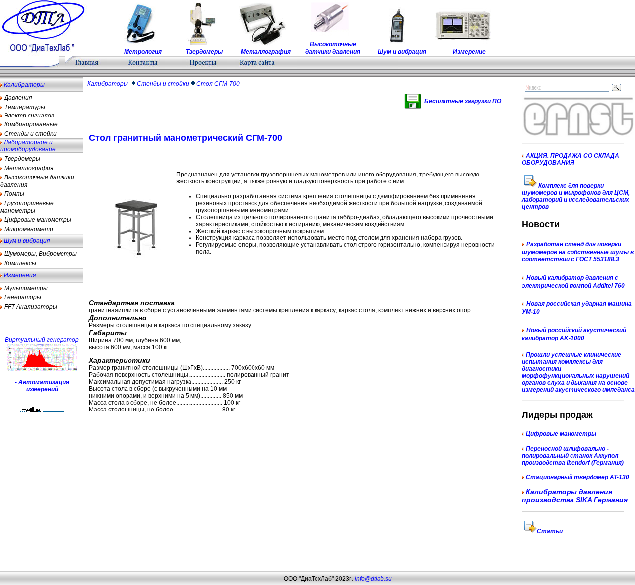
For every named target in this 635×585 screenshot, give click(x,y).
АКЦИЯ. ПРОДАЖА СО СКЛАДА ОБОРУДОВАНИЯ (570, 159)
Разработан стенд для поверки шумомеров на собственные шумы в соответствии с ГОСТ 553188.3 (578, 252)
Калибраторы (23, 84)
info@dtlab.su (372, 578)
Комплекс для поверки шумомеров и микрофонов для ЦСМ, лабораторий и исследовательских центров (576, 196)
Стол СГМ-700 (218, 83)
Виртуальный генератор (42, 339)
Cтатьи (550, 531)
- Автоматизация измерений (42, 386)
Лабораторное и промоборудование (28, 146)
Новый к (538, 277)
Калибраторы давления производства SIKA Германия (575, 496)
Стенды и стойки (163, 83)
